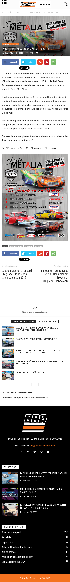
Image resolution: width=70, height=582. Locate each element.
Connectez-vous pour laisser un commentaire (25, 398)
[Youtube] (48, 452)
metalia (38, 246)
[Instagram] (28, 452)
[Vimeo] (42, 452)
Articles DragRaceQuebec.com (17, 547)
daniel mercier (16, 246)
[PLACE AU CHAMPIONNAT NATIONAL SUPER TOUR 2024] (8, 342)
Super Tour (7, 542)
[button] (65, 4)
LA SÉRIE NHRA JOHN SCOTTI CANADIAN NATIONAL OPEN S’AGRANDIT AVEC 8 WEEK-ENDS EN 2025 (37, 329)
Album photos (9, 552)
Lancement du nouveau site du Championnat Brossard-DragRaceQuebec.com (54, 276)
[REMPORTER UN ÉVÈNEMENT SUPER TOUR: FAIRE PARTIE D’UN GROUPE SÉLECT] (8, 364)
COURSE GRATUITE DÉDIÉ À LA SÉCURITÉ (31, 372)
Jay (6, 53)
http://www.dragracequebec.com (35, 312)
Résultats (6, 537)
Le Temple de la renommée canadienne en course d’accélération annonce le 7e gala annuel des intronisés (39, 351)
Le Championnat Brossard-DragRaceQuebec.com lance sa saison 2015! (17, 274)
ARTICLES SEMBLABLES (24, 321)
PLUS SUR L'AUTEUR (47, 321)
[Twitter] (35, 452)
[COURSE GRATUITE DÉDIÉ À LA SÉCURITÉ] (8, 375)
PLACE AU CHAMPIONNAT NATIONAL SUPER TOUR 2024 (36, 339)
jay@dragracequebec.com (42, 445)
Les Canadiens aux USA (13, 561)
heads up (28, 246)
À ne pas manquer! (10, 44)
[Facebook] (22, 452)
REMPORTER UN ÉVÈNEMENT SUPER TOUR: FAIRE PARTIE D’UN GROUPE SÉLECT (39, 362)
